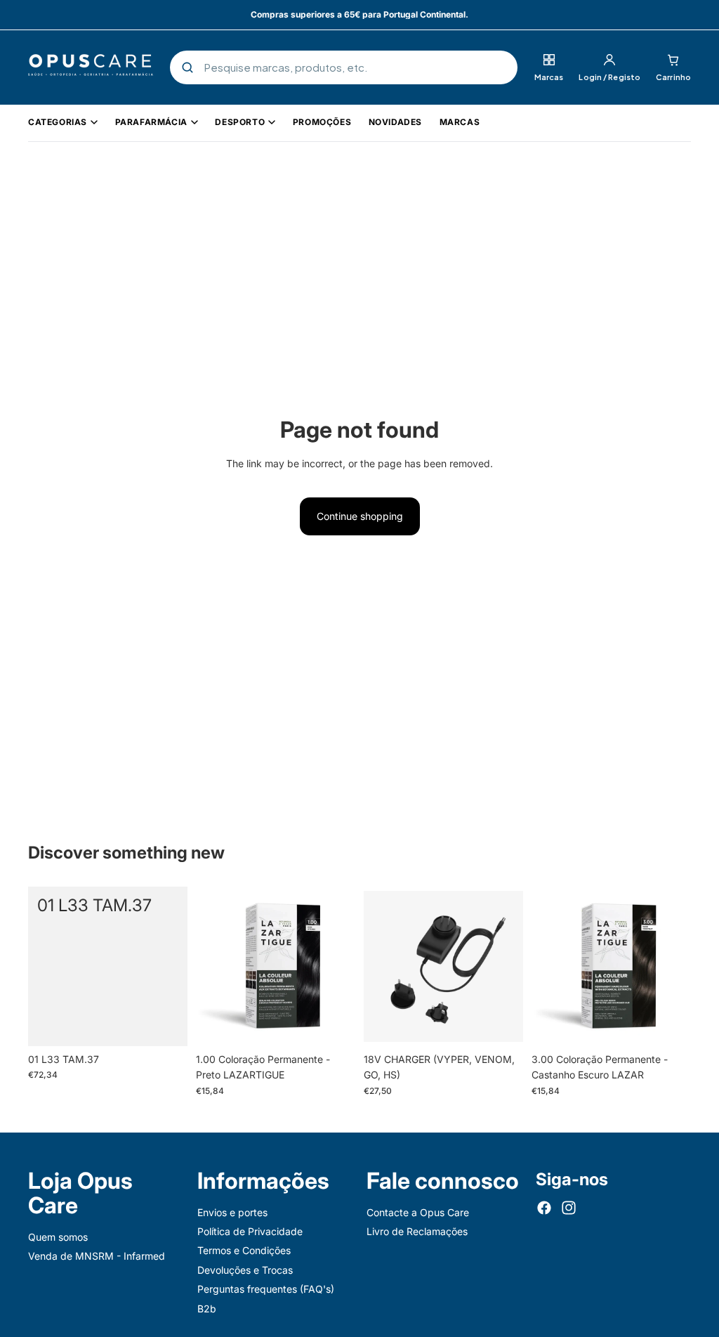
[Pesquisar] (187, 67)
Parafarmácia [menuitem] (151, 122)
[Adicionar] (165, 1024)
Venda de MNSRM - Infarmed (96, 1256)
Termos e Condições (244, 1250)
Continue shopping (360, 516)
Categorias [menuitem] (57, 122)
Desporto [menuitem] (240, 122)
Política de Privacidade (250, 1231)
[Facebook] (544, 1207)
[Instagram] (568, 1207)
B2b (206, 1309)
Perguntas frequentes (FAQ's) (265, 1289)
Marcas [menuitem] (460, 122)
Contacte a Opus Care (418, 1212)
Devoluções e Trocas (245, 1270)
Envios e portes (232, 1212)
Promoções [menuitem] (322, 122)
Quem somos (58, 1237)
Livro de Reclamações (417, 1231)
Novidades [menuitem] (395, 122)
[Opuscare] (90, 67)
